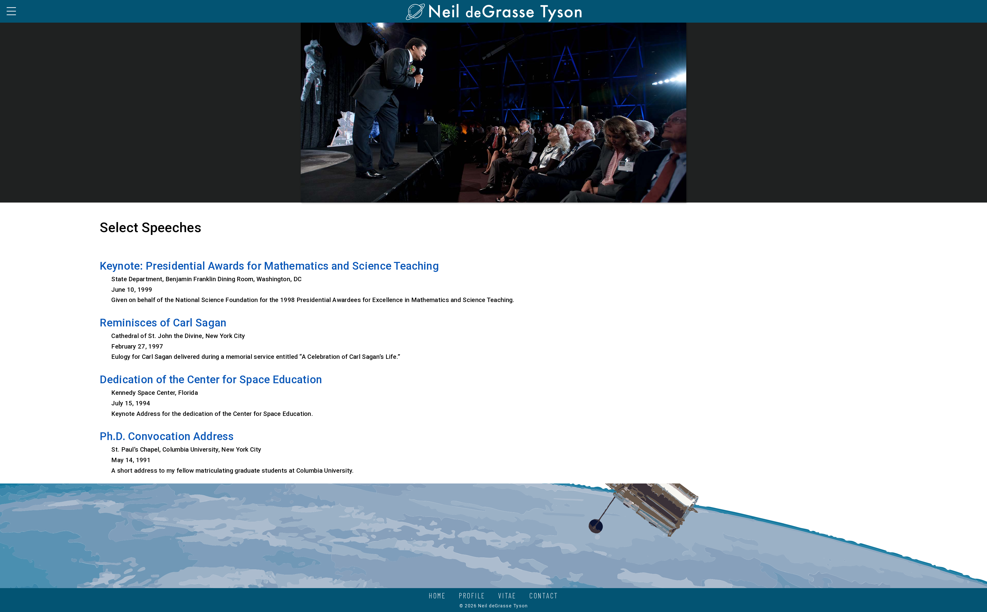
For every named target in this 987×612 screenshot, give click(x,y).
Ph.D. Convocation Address (167, 436)
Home (437, 595)
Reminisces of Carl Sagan (163, 322)
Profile (472, 595)
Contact (543, 595)
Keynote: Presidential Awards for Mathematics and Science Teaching (269, 266)
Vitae (507, 595)
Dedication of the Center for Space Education (211, 379)
